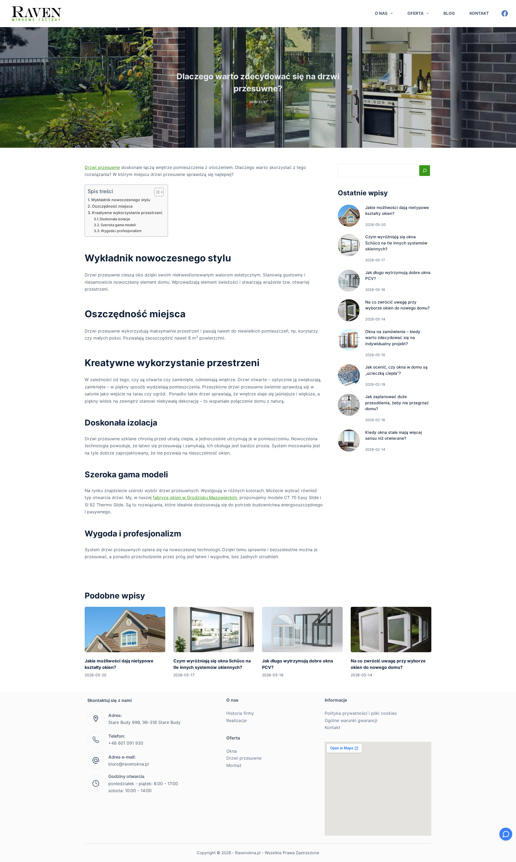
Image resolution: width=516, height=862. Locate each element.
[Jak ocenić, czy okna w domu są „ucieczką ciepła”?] (349, 375)
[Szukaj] (424, 170)
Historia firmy (240, 713)
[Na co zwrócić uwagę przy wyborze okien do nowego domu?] (349, 310)
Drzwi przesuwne (102, 167)
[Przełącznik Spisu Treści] (156, 192)
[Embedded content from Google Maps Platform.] (378, 789)
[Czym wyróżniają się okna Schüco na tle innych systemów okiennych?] (349, 245)
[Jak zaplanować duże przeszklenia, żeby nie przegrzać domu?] (349, 405)
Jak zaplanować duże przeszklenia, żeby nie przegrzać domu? (397, 402)
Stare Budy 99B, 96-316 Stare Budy (144, 722)
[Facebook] (504, 13)
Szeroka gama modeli (118, 225)
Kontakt (479, 13)
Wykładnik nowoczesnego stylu (120, 199)
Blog (449, 13)
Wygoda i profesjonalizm (121, 231)
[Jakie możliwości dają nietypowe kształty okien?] (349, 216)
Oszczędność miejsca (112, 206)
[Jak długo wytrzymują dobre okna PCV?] (349, 281)
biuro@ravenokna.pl (128, 764)
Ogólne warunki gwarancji (351, 720)
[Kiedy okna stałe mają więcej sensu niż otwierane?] (349, 441)
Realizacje (236, 720)
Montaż (234, 765)
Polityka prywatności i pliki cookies (361, 713)
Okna (231, 751)
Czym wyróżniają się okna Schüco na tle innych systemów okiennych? (396, 242)
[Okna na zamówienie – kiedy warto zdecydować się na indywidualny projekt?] (349, 340)
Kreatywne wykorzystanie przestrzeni (127, 212)
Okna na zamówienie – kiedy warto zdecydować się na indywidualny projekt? (392, 337)
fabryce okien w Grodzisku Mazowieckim (195, 497)
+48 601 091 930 (125, 743)
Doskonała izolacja (115, 219)
